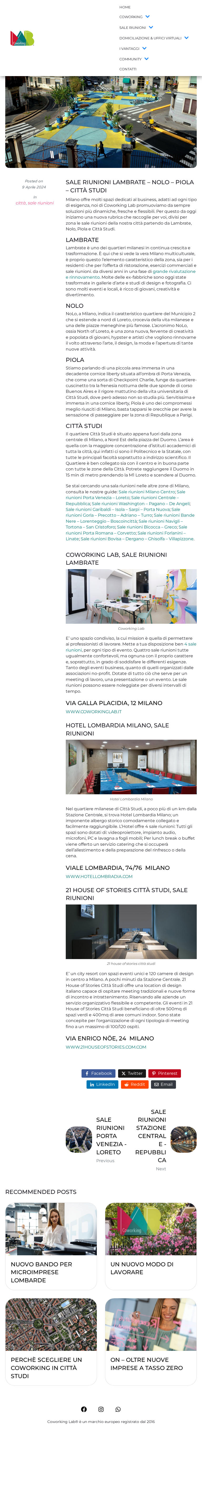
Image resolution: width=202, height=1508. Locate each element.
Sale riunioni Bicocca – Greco (147, 527)
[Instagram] (101, 1409)
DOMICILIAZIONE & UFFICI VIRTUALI (150, 38)
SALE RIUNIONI (132, 27)
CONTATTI (128, 69)
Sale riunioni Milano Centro (147, 491)
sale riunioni (41, 202)
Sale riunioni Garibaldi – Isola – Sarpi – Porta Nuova (118, 509)
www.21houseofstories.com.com (106, 1047)
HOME (125, 7)
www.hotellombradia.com (99, 876)
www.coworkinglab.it (94, 711)
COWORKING (131, 17)
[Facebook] (84, 1409)
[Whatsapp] (118, 1409)
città (21, 202)
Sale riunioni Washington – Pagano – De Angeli (141, 503)
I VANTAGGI (129, 48)
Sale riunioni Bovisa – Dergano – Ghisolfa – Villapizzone (137, 538)
